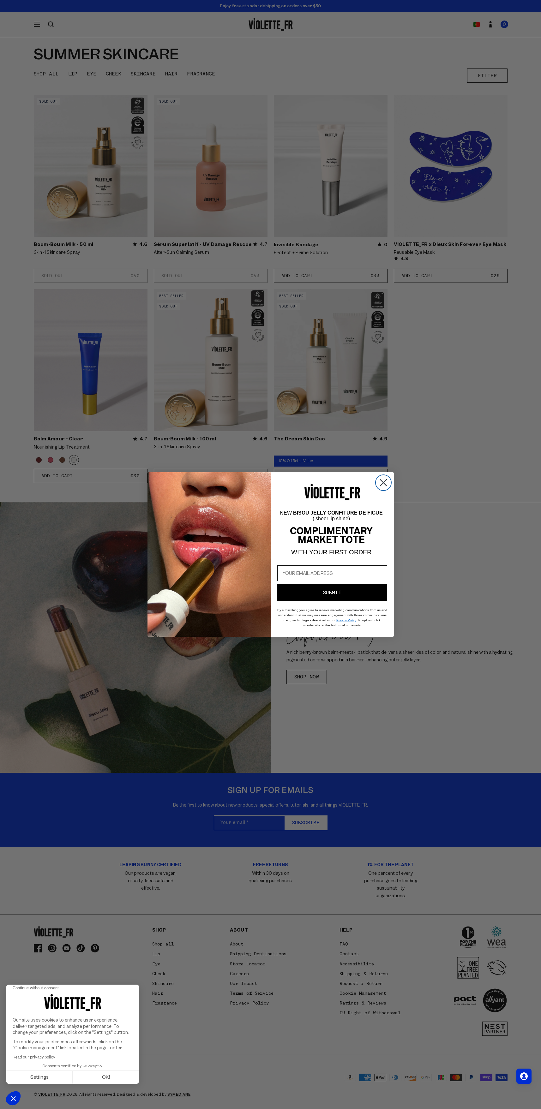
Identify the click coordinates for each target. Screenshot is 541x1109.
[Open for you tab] (524, 1076)
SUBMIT (332, 592)
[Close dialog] (383, 483)
